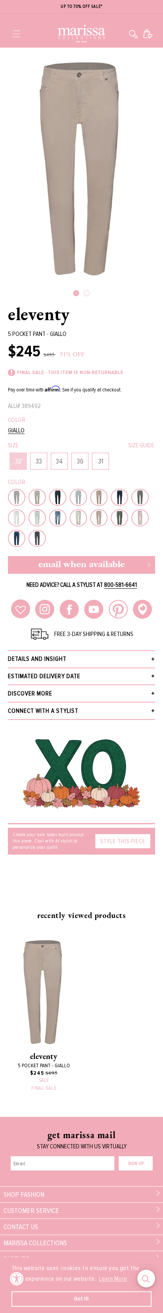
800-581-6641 (120, 584)
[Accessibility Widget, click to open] (17, 1278)
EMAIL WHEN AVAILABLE (81, 565)
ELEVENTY (39, 313)
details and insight (37, 659)
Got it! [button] (81, 1298)
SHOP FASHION (24, 1194)
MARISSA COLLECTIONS (35, 1243)
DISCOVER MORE (30, 693)
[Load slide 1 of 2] (76, 293)
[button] (16, 34)
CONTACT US (21, 1226)
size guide (141, 445)
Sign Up (136, 1163)
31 (100, 461)
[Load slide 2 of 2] (87, 293)
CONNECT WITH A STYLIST (43, 711)
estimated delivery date (44, 676)
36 (80, 461)
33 (39, 461)
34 (59, 461)
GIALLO (16, 430)
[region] (81, 7)
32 (18, 461)
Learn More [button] (113, 1279)
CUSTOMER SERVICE (31, 1210)
